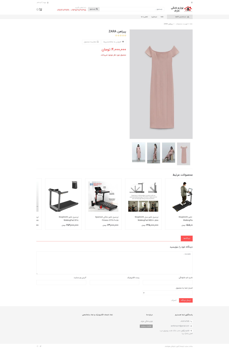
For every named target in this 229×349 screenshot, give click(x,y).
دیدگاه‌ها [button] (186, 238)
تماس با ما (144, 17)
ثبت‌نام (39, 2)
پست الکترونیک (133, 277)
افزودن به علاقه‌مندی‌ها (112, 42)
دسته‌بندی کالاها (181, 17)
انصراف (174, 300)
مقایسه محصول (90, 42)
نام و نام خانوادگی (186, 277)
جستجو (93, 9)
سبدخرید (154, 17)
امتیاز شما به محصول (184, 288)
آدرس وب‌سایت (80, 277)
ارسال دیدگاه (186, 300)
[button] (39, 9)
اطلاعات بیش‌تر (146, 326)
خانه (162, 17)
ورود (44, 2)
